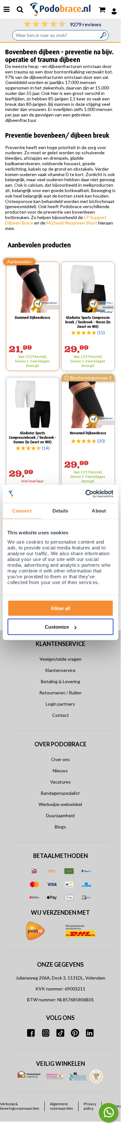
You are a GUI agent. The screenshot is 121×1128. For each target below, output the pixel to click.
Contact (60, 715)
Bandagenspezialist (60, 793)
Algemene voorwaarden (61, 1106)
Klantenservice (60, 670)
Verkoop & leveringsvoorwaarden (19, 1106)
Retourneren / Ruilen (60, 692)
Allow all (60, 608)
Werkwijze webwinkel (60, 804)
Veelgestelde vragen (60, 659)
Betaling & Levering (60, 681)
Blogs (60, 826)
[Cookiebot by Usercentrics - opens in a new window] (86, 493)
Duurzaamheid (60, 815)
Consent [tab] (22, 510)
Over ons (60, 759)
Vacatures (60, 782)
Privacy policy (90, 1106)
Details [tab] (60, 510)
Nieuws (60, 770)
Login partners (60, 704)
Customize (57, 627)
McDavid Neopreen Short (71, 222)
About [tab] (99, 510)
